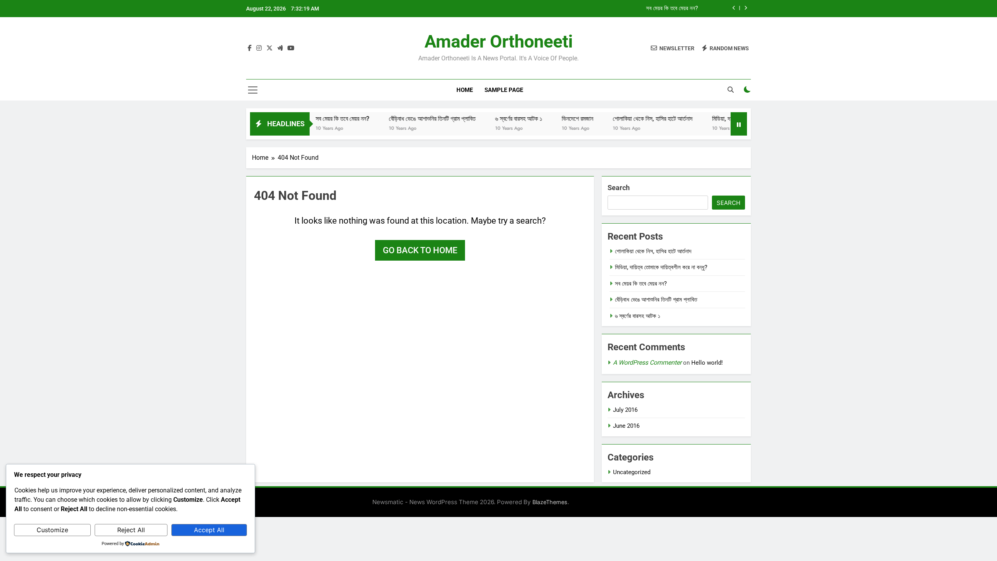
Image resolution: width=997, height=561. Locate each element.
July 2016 (625, 409)
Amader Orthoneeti (499, 41)
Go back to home (420, 250)
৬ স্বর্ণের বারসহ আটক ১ (506, 118)
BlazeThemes (549, 502)
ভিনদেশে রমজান (565, 118)
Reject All (131, 530)
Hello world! (707, 362)
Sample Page (503, 90)
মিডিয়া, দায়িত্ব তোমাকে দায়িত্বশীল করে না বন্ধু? (661, 267)
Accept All (209, 530)
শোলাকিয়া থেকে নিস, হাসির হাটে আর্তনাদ (640, 118)
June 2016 (626, 425)
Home (464, 90)
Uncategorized (631, 472)
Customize (52, 530)
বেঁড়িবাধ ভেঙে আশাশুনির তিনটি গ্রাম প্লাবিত (419, 118)
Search (619, 187)
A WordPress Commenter (647, 362)
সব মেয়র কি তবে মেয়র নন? (672, 8)
